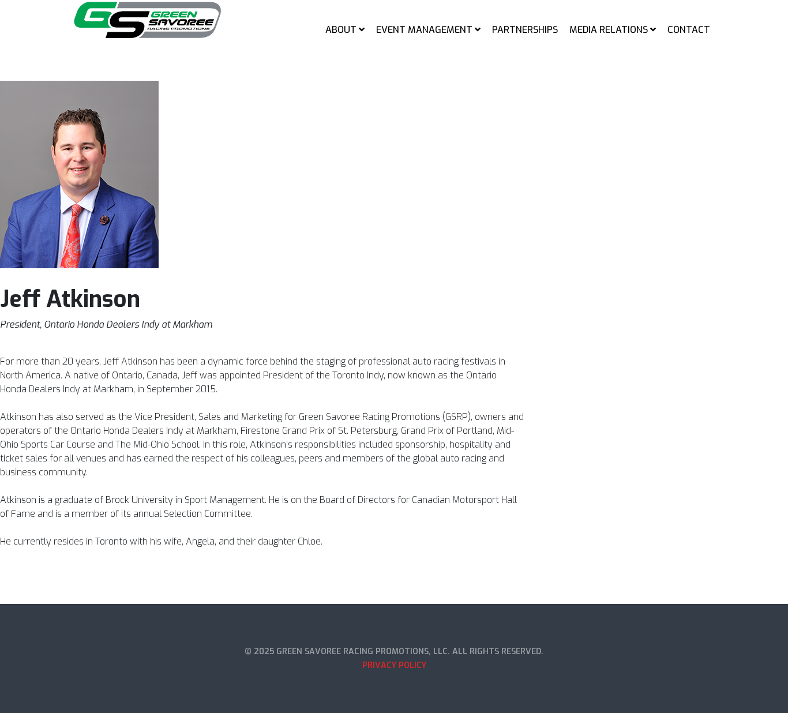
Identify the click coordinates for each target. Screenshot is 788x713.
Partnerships (525, 30)
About (341, 30)
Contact (688, 30)
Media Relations (608, 30)
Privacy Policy (394, 665)
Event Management (424, 30)
